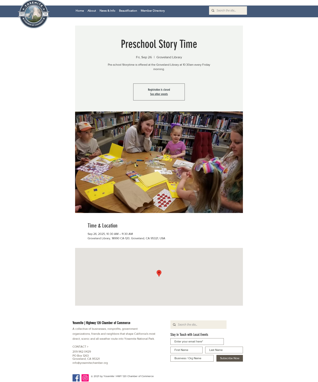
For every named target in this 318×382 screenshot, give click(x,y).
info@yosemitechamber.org (90, 362)
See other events (159, 94)
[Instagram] (85, 377)
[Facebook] (76, 377)
